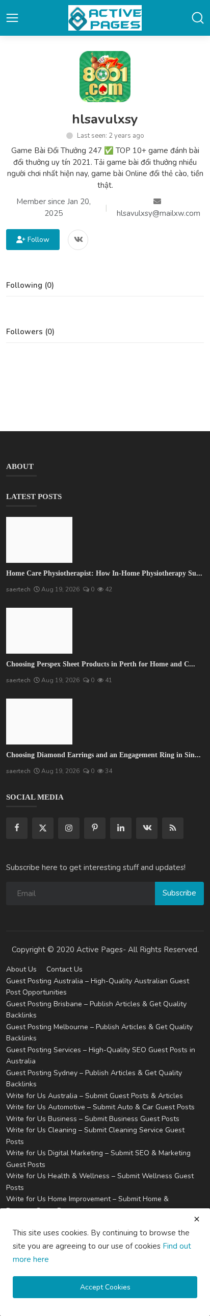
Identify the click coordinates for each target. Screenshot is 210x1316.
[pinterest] (95, 828)
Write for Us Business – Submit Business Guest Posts (92, 1119)
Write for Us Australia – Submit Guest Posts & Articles (94, 1096)
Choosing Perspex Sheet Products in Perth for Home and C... (100, 664)
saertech (18, 589)
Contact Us (64, 969)
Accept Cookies (105, 1287)
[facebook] (17, 828)
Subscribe (179, 893)
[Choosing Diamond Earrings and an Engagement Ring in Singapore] (39, 721)
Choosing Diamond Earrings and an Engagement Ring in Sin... (103, 755)
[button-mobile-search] (198, 18)
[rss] (172, 828)
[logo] (105, 18)
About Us (21, 969)
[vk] (147, 828)
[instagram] (69, 828)
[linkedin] (121, 828)
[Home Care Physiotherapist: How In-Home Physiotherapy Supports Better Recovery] (39, 540)
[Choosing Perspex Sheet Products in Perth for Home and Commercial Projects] (39, 631)
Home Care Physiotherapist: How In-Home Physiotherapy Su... (104, 573)
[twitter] (43, 828)
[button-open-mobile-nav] (12, 18)
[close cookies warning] (197, 1219)
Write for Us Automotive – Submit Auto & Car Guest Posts (100, 1107)
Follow (36, 239)
